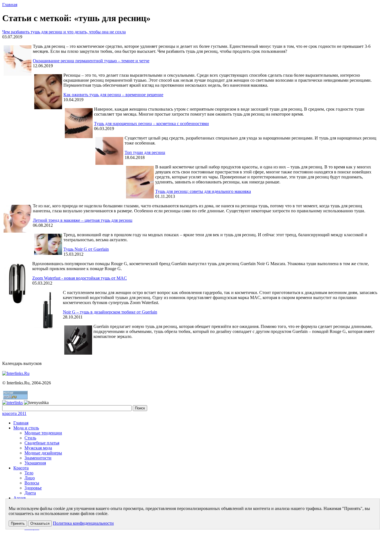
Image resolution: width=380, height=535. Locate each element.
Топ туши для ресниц (145, 152)
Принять (18, 523)
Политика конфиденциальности (83, 523)
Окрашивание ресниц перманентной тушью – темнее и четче (91, 60)
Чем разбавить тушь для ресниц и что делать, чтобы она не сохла (64, 31)
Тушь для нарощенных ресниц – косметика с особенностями (151, 123)
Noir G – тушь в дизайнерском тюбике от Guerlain (110, 312)
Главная (9, 4)
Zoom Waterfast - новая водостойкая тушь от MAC (79, 278)
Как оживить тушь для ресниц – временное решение (113, 94)
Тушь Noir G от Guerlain (86, 249)
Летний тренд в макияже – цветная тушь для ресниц (82, 220)
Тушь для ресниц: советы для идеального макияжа (203, 191)
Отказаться (40, 523)
